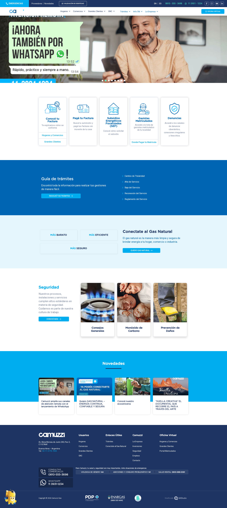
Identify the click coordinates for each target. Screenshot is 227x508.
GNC (110, 11)
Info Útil (136, 11)
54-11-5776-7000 (49, 451)
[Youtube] (217, 4)
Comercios (78, 11)
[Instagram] (212, 4)
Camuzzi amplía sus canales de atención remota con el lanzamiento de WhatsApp (55, 404)
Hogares (64, 11)
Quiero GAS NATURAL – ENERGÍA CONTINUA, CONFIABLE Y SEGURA (92, 404)
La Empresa (150, 11)
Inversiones (137, 446)
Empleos (136, 456)
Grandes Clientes (95, 11)
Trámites (124, 11)
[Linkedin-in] (222, 4)
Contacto (136, 460)
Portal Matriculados (168, 451)
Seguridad (137, 451)
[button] (102, 80)
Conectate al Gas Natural (116, 446)
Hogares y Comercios (168, 441)
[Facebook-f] (207, 4)
